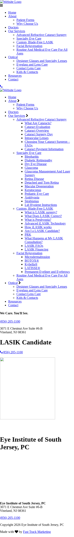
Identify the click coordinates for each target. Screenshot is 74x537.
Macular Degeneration (39, 186)
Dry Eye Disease (36, 164)
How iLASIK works (38, 227)
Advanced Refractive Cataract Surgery (41, 35)
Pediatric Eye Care (37, 193)
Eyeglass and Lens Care (32, 64)
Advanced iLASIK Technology (45, 223)
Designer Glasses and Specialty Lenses (41, 61)
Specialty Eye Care (28, 38)
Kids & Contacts (27, 72)
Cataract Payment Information (44, 149)
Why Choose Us (27, 23)
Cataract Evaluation (37, 127)
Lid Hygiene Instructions (41, 205)
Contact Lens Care (28, 68)
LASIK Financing (36, 249)
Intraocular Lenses (37, 138)
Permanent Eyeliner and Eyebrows (47, 271)
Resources (15, 75)
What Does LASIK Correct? (43, 216)
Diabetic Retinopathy (38, 160)
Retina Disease (34, 179)
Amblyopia (32, 197)
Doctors (13, 27)
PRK (28, 234)
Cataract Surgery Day (39, 134)
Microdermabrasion (37, 257)
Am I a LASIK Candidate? (42, 231)
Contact (13, 79)
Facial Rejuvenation (29, 46)
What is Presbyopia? (38, 219)
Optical (13, 57)
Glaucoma (31, 167)
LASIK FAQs (34, 245)
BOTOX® (32, 260)
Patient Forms (25, 20)
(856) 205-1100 (10, 321)
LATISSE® (32, 268)
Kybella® (31, 264)
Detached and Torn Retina (42, 182)
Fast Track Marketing (37, 531)
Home (12, 12)
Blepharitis (32, 156)
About (12, 16)
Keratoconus (33, 190)
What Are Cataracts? (38, 123)
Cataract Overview (37, 130)
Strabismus (32, 201)
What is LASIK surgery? (41, 212)
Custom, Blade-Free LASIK (34, 42)
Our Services (16, 31)
